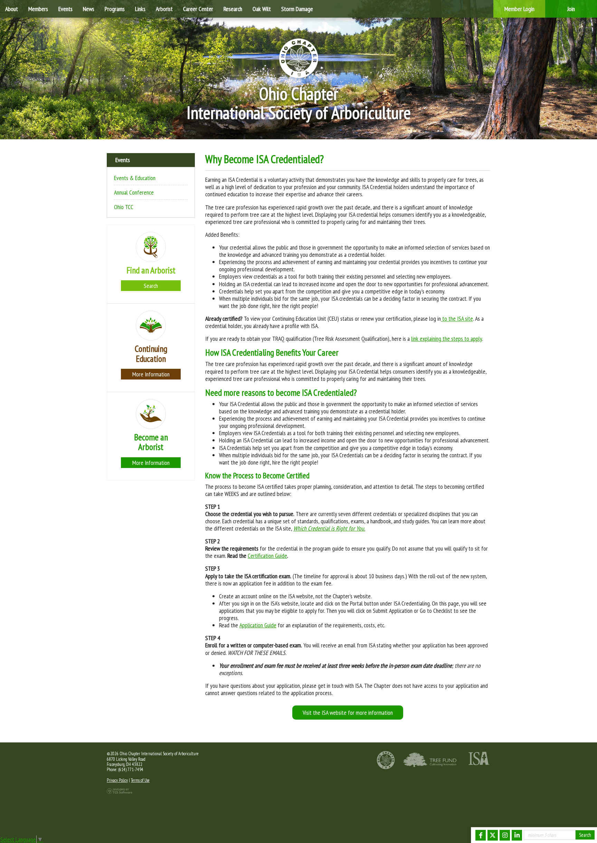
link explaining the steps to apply (446, 339)
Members (38, 9)
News (88, 9)
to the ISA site (457, 318)
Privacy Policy (117, 780)
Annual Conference (134, 192)
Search (151, 286)
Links (140, 9)
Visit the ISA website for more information (348, 712)
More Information (151, 374)
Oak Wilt (262, 9)
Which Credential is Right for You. (329, 528)
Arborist (164, 9)
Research (233, 9)
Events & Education (134, 178)
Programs (115, 9)
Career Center (198, 9)
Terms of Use (140, 780)
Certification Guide (267, 556)
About (11, 9)
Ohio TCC (123, 206)
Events (65, 9)
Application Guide (257, 625)
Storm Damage (297, 9)
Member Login (519, 9)
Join (571, 9)
